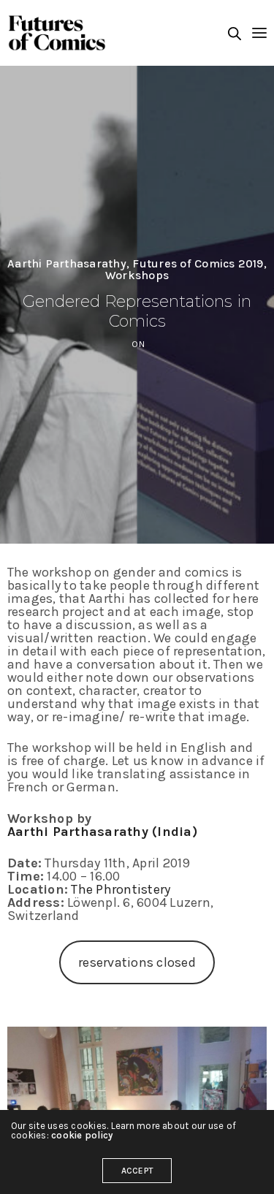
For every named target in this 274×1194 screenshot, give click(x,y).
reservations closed (137, 962)
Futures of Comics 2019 (197, 264)
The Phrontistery (120, 889)
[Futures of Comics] (56, 33)
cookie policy (82, 1135)
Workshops (137, 275)
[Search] (234, 33)
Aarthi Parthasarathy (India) (102, 832)
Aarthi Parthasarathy (66, 264)
